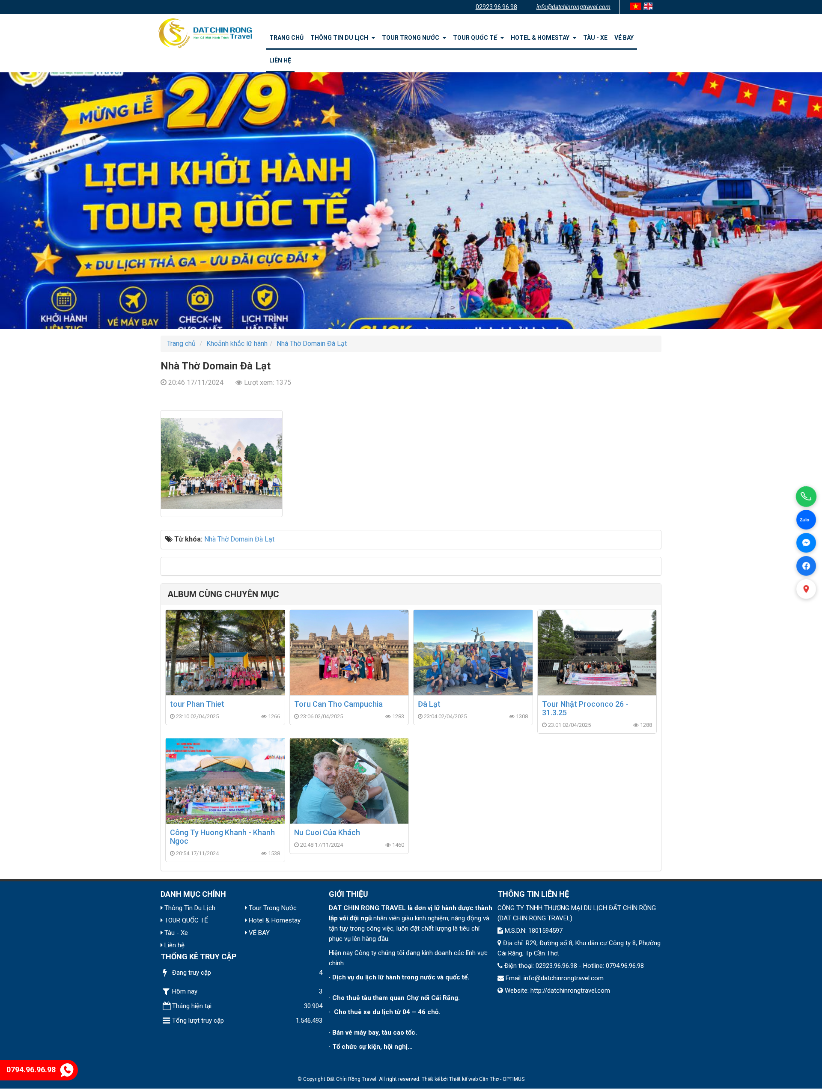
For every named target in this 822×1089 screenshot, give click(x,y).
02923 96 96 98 (496, 6)
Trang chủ (286, 37)
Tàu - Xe (595, 37)
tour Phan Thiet (197, 703)
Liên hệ (280, 60)
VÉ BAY (624, 37)
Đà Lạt (429, 703)
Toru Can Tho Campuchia (338, 703)
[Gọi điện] (806, 496)
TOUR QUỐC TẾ (476, 37)
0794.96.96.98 (31, 1069)
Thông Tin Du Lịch (340, 37)
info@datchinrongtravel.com (573, 6)
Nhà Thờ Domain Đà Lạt (239, 539)
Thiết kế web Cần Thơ (474, 1079)
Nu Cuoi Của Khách (327, 832)
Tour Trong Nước (412, 37)
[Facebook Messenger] (806, 543)
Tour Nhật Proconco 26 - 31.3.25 (585, 708)
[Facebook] (806, 565)
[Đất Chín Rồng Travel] (205, 33)
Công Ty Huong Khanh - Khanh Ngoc (222, 836)
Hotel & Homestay (541, 37)
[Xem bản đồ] (806, 589)
